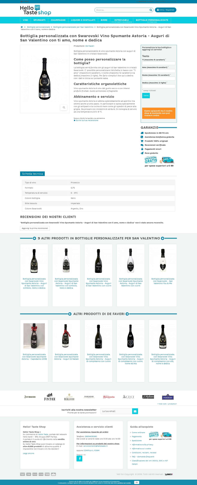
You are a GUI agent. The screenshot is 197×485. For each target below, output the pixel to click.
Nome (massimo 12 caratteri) (156, 75)
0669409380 (91, 436)
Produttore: (79, 46)
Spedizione (137, 441)
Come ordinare (138, 433)
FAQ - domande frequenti (143, 457)
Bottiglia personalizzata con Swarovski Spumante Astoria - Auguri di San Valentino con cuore (131, 282)
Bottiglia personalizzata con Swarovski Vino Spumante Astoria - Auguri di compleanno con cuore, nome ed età (130, 358)
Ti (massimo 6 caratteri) (154, 60)
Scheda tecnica (32, 173)
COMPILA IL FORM (91, 450)
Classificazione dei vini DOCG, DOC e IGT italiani (150, 462)
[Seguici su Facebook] (79, 458)
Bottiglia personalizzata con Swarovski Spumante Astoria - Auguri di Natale (66, 356)
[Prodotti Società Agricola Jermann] (30, 397)
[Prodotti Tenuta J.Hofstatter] (148, 397)
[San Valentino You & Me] (163, 260)
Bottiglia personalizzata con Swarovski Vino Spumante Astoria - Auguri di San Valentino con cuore (98, 282)
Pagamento (137, 437)
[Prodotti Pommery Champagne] (168, 397)
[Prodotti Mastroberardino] (109, 397)
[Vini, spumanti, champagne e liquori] (22, 27)
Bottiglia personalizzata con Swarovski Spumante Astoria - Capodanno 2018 (34, 356)
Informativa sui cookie (141, 449)
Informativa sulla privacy (142, 445)
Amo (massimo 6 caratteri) (155, 67)
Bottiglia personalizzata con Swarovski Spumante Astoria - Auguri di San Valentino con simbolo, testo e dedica (66, 283)
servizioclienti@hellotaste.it (41, 2)
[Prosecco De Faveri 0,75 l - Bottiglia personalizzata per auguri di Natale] (66, 336)
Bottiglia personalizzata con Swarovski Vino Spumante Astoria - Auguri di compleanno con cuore (98, 357)
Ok (137, 482)
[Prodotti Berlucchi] (69, 397)
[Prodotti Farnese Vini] (89, 397)
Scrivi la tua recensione (86, 120)
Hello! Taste (43, 434)
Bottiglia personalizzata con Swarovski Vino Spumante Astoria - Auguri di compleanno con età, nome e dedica (163, 358)
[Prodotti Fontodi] (49, 397)
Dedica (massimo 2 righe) (154, 83)
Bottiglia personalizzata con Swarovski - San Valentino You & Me (162, 281)
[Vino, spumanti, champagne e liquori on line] (38, 10)
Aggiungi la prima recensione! (35, 228)
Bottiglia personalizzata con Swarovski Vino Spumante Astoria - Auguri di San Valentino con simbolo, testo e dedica (34, 283)
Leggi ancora (28, 453)
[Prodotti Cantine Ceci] (128, 397)
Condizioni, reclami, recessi (144, 453)
